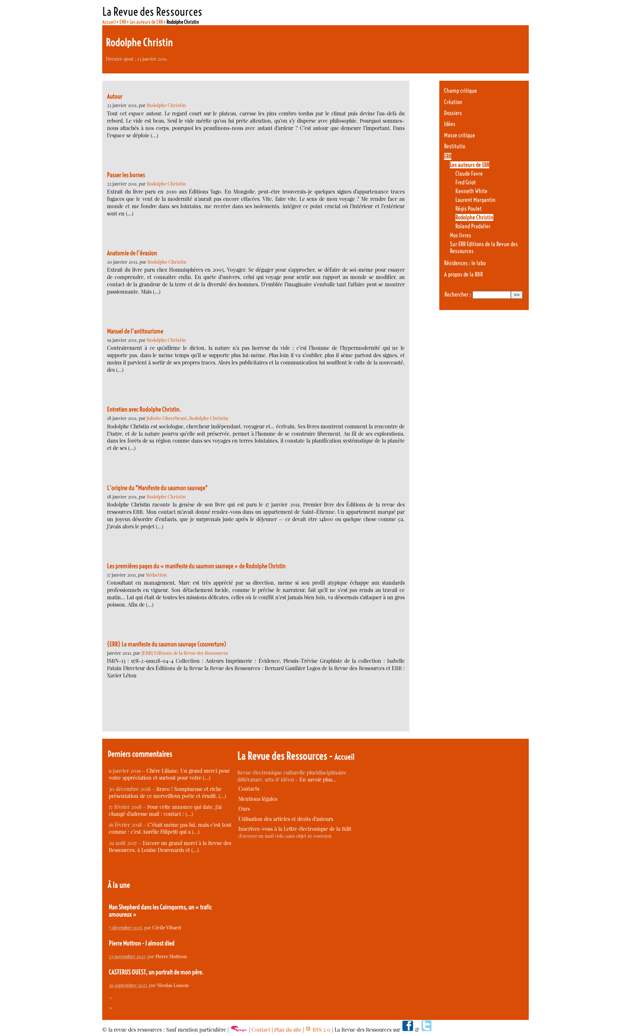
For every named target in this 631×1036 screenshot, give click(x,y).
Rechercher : (457, 294)
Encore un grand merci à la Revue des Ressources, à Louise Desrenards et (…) (170, 846)
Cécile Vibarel (166, 927)
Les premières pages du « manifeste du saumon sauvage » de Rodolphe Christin (196, 566)
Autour (114, 96)
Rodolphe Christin (166, 105)
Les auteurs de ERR (146, 22)
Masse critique (459, 135)
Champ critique (460, 90)
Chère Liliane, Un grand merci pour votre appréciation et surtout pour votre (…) (169, 774)
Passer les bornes (126, 175)
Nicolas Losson (173, 985)
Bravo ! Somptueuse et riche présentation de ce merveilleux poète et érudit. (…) (167, 792)
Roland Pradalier (472, 226)
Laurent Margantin (475, 199)
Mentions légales (257, 798)
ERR (122, 22)
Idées (449, 124)
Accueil (109, 22)
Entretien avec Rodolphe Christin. (144, 409)
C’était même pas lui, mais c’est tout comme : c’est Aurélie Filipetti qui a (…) (170, 828)
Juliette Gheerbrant (167, 418)
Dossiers (453, 113)
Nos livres (460, 235)
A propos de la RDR (463, 274)
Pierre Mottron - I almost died (142, 943)
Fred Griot (465, 182)
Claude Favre (469, 173)
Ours (244, 808)
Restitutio (454, 146)
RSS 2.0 (320, 1029)
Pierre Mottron (171, 956)
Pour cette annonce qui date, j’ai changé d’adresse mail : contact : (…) (165, 810)
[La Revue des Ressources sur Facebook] (407, 1029)
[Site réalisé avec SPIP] (239, 1029)
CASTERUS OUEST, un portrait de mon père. (156, 972)
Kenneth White (471, 191)
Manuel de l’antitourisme (135, 331)
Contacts (248, 788)
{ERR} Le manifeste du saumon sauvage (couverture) (166, 644)
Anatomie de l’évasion (132, 253)
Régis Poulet (468, 208)
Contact (261, 1029)
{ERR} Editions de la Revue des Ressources (184, 653)
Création (453, 102)
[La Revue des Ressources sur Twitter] (426, 1029)
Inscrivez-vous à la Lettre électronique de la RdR (294, 828)
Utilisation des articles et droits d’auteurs (285, 818)
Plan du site (287, 1029)
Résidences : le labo (465, 263)
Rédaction (156, 574)
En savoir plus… (318, 779)
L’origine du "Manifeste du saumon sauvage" (157, 488)
